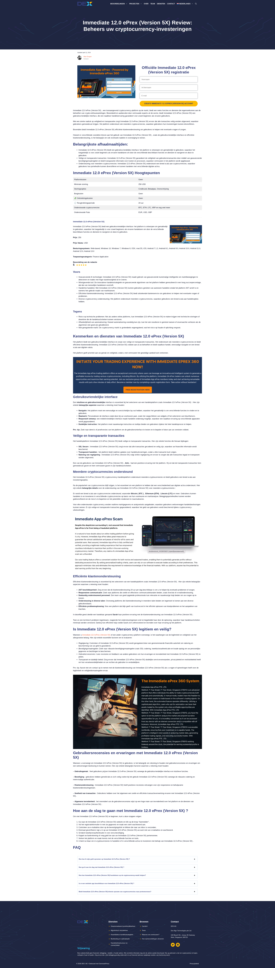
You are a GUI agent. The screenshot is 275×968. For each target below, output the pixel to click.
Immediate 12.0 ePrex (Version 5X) (96, 635)
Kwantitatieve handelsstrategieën (122, 934)
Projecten (134, 4)
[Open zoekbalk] (196, 3)
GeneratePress (104, 963)
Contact (171, 4)
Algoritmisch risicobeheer (119, 930)
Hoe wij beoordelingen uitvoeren (153, 939)
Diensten (161, 4)
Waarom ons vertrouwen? (150, 934)
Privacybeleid (194, 963)
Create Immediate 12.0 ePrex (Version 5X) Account (168, 103)
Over (146, 4)
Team (152, 4)
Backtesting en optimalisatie (120, 939)
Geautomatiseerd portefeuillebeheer (123, 926)
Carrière (144, 926)
